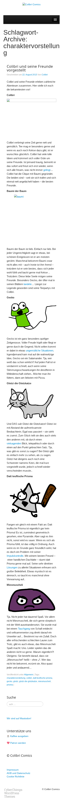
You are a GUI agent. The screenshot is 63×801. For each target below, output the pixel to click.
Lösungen (12, 567)
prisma (10, 685)
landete (28, 284)
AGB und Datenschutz (18, 773)
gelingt (46, 169)
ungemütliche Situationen (39, 350)
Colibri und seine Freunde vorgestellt (30, 68)
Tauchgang (24, 628)
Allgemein (28, 674)
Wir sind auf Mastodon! (19, 718)
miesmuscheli (44, 681)
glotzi (15, 681)
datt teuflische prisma (42, 678)
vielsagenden (14, 443)
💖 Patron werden (16, 743)
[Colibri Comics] (31, 4)
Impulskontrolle (15, 555)
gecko (9, 681)
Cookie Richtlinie (15, 776)
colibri (29, 678)
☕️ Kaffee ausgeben (17, 736)
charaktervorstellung (16, 678)
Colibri (45, 74)
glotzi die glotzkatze (28, 681)
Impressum (13, 769)
